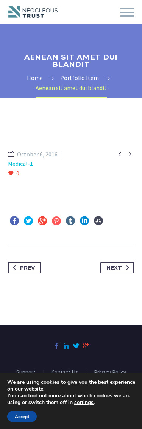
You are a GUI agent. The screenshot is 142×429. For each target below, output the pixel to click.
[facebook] (56, 346)
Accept (22, 417)
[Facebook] (14, 220)
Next (114, 267)
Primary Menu (127, 12)
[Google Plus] (42, 220)
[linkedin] (66, 346)
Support (26, 372)
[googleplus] (86, 346)
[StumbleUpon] (98, 220)
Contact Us (64, 372)
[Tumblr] (70, 220)
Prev (27, 267)
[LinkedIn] (84, 220)
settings (84, 402)
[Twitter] (28, 220)
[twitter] (76, 346)
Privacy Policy (110, 372)
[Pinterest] (56, 220)
